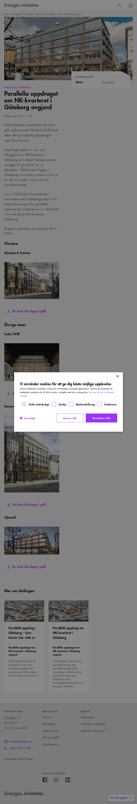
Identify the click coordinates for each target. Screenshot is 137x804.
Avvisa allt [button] (69, 418)
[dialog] (68, 402)
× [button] (117, 376)
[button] (27, 418)
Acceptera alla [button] (101, 418)
